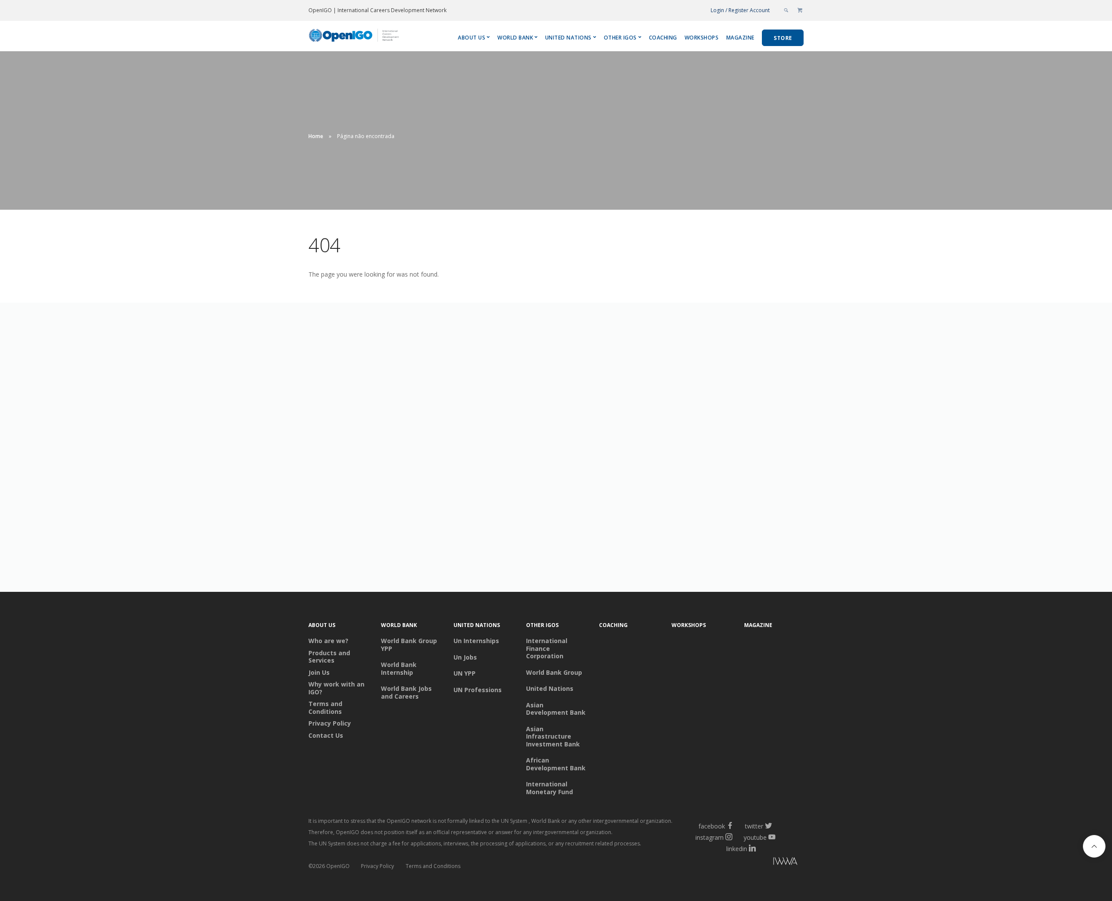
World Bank (515, 37)
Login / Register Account (740, 10)
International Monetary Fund (549, 787)
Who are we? (328, 641)
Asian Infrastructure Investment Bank (553, 736)
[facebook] (730, 826)
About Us (471, 37)
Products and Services (329, 656)
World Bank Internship (399, 668)
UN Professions (477, 690)
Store (783, 38)
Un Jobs (465, 657)
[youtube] (771, 837)
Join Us (319, 673)
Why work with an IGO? (336, 688)
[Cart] (800, 10)
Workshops (702, 37)
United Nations (568, 37)
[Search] (786, 10)
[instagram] (728, 837)
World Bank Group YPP (409, 644)
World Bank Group (554, 673)
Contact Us (325, 735)
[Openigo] (354, 37)
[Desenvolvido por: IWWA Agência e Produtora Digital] (747, 863)
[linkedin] (752, 849)
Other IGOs (620, 37)
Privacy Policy (329, 723)
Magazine (740, 37)
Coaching (663, 37)
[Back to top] (1094, 846)
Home (315, 136)
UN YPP (464, 673)
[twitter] (768, 826)
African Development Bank (556, 764)
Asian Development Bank (556, 708)
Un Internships (476, 641)
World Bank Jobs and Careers (406, 692)
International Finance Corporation (546, 648)
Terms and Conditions (325, 707)
